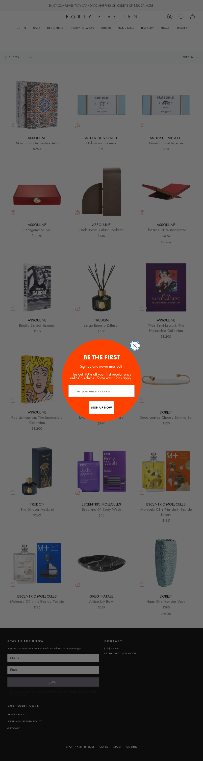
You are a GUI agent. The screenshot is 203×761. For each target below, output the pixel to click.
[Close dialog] (134, 345)
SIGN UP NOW (101, 408)
